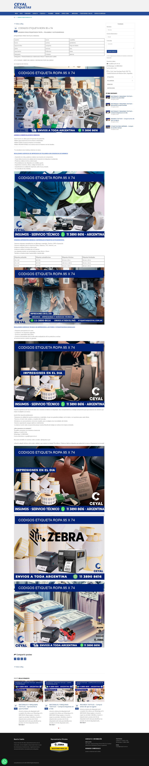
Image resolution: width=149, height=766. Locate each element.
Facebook (15, 659)
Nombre (109, 26)
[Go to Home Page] (14, 17)
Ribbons (57, 13)
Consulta (109, 40)
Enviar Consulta (112, 51)
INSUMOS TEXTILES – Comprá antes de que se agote (60, 706)
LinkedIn (22, 659)
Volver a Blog (19, 24)
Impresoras (75, 13)
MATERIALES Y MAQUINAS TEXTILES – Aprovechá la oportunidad (122, 104)
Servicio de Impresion (99, 13)
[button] (58, 728)
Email (25, 659)
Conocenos (27, 13)
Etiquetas (42, 13)
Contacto (35, 13)
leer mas (21, 724)
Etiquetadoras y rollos (86, 13)
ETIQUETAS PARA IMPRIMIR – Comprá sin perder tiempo (90, 706)
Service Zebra (65, 13)
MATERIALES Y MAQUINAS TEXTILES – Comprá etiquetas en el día (31, 707)
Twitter (18, 659)
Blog (21, 13)
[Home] (22, 5)
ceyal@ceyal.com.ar (122, 746)
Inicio (16, 13)
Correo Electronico (112, 33)
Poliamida (50, 13)
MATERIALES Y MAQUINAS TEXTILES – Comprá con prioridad (122, 97)
